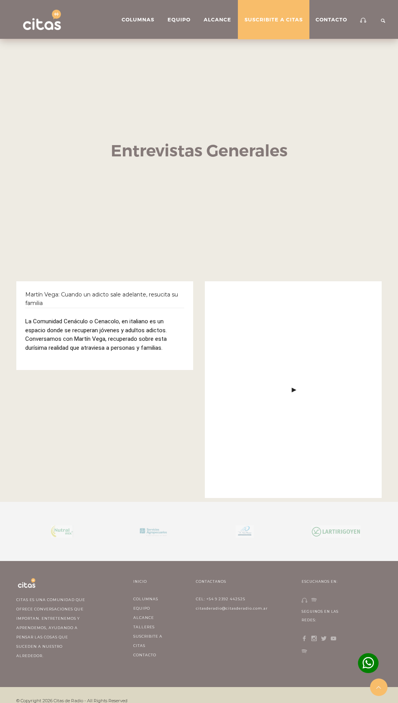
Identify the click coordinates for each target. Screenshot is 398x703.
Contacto (331, 19)
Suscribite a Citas (273, 19)
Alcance (217, 19)
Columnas (138, 19)
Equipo (179, 19)
